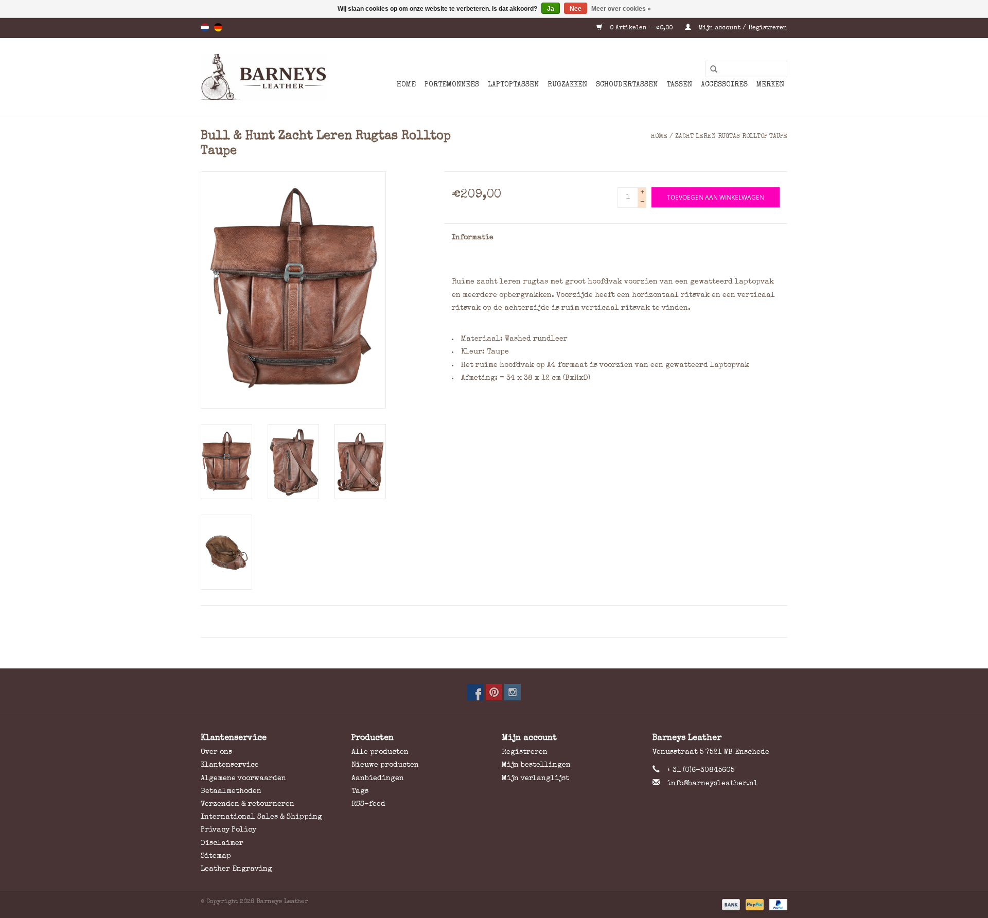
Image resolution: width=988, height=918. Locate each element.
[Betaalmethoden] (730, 905)
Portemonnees (452, 85)
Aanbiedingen (377, 778)
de (218, 27)
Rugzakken (567, 85)
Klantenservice (230, 765)
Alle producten (380, 752)
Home (406, 85)
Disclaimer (222, 843)
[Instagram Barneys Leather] (512, 692)
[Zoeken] (710, 69)
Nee (575, 8)
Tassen (679, 85)
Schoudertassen (627, 85)
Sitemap (216, 856)
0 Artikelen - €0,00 (641, 28)
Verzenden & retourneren (247, 804)
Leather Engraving (236, 869)
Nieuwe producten (385, 765)
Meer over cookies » (621, 8)
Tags (359, 791)
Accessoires (724, 85)
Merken (770, 85)
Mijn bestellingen (536, 765)
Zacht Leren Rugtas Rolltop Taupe (731, 137)
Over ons (216, 752)
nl (205, 27)
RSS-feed (368, 804)
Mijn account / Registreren (741, 28)
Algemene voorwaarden (243, 778)
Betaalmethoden (231, 791)
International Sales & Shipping (261, 817)
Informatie (472, 237)
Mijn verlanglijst (535, 778)
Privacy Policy (228, 830)
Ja (550, 8)
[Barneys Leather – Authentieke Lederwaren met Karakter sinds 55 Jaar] (264, 77)
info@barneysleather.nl (712, 783)
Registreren (525, 752)
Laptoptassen (513, 85)
